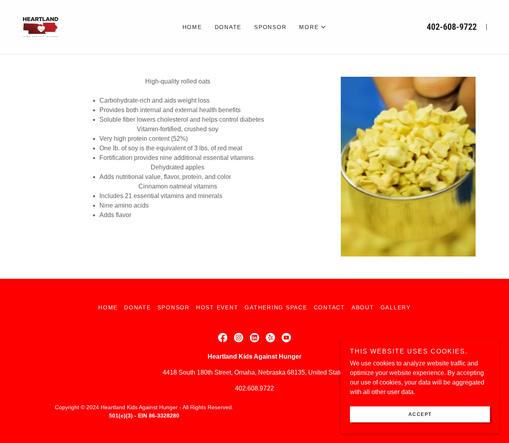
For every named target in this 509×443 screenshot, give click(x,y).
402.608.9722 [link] (254, 388)
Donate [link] (228, 27)
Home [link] (192, 27)
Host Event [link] (217, 307)
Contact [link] (329, 307)
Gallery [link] (396, 307)
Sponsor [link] (270, 27)
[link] (40, 26)
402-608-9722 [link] (452, 27)
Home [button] (108, 307)
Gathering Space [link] (276, 307)
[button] (312, 27)
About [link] (363, 307)
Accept (420, 414)
